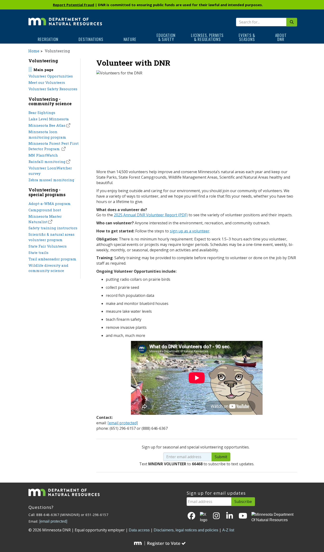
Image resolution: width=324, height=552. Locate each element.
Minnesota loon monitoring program (47, 134)
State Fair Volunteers (47, 246)
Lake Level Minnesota (48, 119)
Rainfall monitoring (46, 161)
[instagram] (216, 516)
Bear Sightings (41, 112)
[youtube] (243, 516)
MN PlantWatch (43, 155)
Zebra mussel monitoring (51, 179)
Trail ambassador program (52, 259)
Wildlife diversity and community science (48, 268)
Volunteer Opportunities (50, 76)
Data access (139, 530)
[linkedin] (229, 516)
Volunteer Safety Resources (52, 88)
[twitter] (204, 517)
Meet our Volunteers (46, 82)
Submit (221, 456)
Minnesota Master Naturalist (45, 219)
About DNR (281, 37)
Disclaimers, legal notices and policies (186, 530)
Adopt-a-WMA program (49, 203)
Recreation (48, 39)
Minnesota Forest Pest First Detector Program (53, 146)
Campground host (44, 210)
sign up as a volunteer (189, 231)
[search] (291, 22)
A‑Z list (228, 530)
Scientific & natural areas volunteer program (51, 237)
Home (33, 50)
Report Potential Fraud (73, 4)
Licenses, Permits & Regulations (207, 37)
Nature (130, 39)
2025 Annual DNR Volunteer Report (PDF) (151, 214)
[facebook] (191, 516)
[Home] (65, 18)
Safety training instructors (52, 228)
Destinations (91, 39)
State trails (38, 252)
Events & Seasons (247, 37)
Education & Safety (166, 37)
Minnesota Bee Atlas (46, 125)
